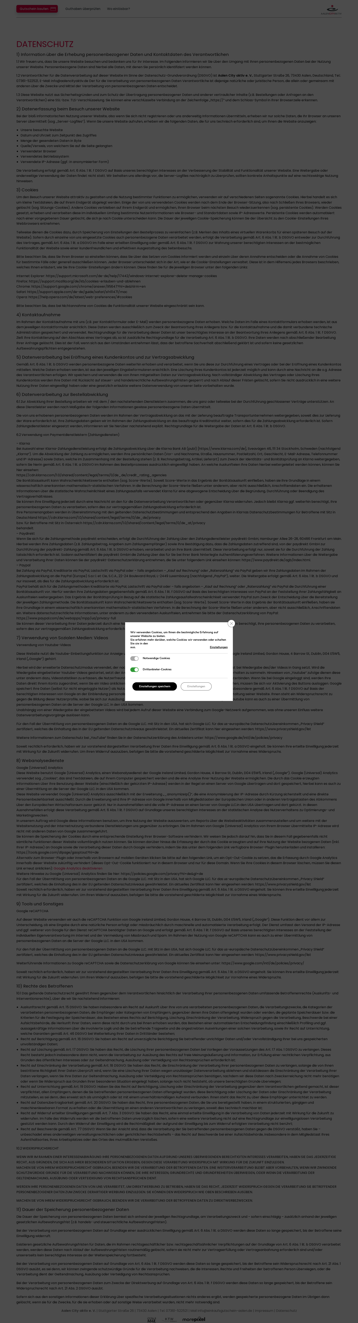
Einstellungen (219, 647)
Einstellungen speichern (154, 686)
